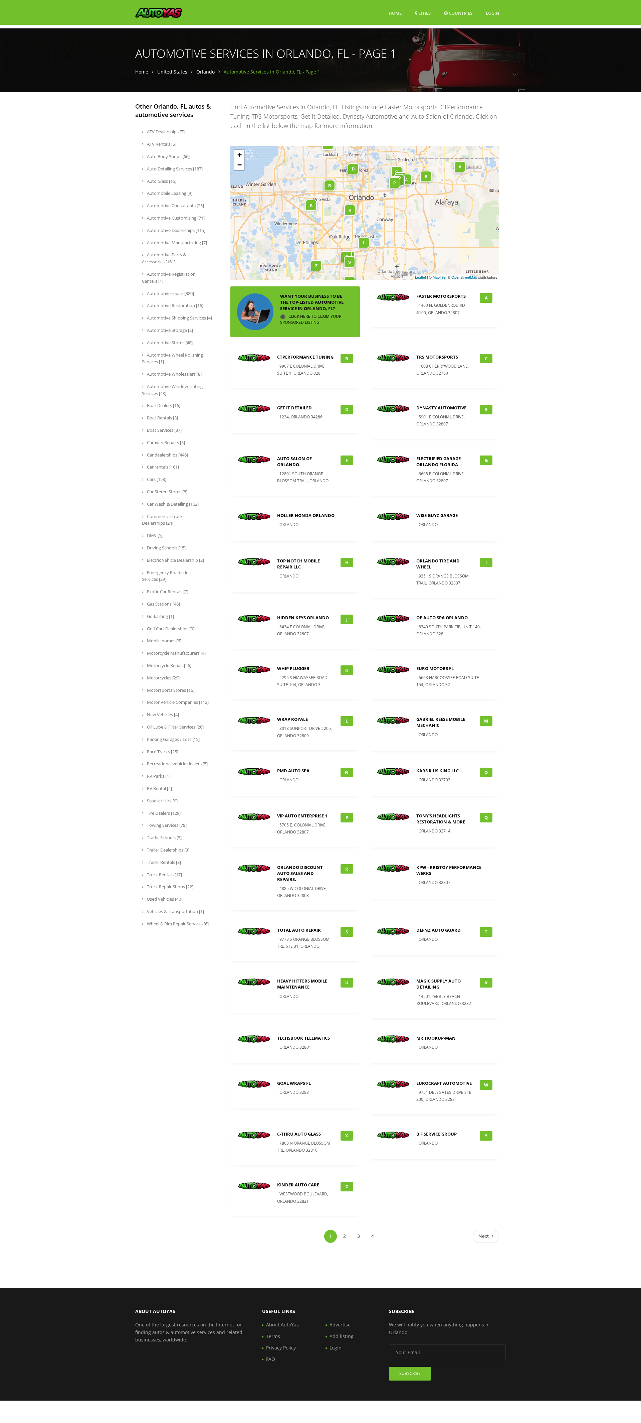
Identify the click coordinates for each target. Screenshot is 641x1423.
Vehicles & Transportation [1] (175, 911)
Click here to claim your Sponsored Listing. (310, 319)
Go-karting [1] (160, 616)
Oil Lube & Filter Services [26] (175, 727)
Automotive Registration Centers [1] (169, 277)
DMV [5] (154, 535)
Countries (460, 13)
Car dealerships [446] (167, 455)
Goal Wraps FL (294, 1083)
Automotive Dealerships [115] (175, 230)
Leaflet (420, 277)
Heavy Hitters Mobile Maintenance (302, 984)
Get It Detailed (294, 408)
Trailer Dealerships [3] (167, 850)
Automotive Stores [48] (169, 343)
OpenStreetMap (464, 277)
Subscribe (410, 1373)
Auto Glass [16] (161, 181)
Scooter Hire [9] (162, 801)
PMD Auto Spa (293, 771)
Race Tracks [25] (162, 752)
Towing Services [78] (166, 825)
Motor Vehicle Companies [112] (177, 702)
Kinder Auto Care (298, 1185)
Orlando (205, 72)
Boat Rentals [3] (162, 418)
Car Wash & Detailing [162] (172, 504)
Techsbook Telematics (303, 1038)
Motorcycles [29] (163, 678)
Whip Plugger (293, 668)
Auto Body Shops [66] (168, 156)
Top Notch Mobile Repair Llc (298, 564)
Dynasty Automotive (441, 408)
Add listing (342, 1336)
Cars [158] (156, 479)
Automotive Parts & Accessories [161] (164, 258)
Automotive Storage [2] (169, 330)
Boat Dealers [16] (163, 405)
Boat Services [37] (164, 430)
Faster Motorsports (441, 296)
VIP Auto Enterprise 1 (302, 816)
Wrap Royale (292, 719)
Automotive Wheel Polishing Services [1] (172, 358)
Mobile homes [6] (163, 641)
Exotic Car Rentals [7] (167, 592)
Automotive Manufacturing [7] (176, 243)
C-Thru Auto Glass (299, 1134)
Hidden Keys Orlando (303, 618)
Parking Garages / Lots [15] (173, 739)
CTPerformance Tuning (305, 357)
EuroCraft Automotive (444, 1083)
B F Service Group (436, 1134)
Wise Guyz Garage (437, 515)
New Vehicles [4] (162, 715)
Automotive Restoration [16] (174, 305)
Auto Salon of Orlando (294, 462)
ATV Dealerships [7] (165, 132)
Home (395, 13)
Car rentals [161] (162, 467)
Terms (273, 1336)
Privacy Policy (281, 1347)
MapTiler (440, 277)
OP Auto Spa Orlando (442, 618)
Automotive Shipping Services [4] (179, 318)
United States (172, 72)
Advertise (340, 1324)
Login (492, 13)
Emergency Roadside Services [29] (165, 576)
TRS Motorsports (437, 357)
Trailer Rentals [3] (163, 862)
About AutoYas (282, 1324)
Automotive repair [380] (170, 293)
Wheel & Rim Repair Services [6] (177, 924)
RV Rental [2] (159, 788)
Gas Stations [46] (163, 604)
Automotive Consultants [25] (175, 206)
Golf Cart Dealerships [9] (170, 629)
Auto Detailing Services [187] (174, 169)
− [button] (239, 165)
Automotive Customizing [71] (175, 218)
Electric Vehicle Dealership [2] (175, 560)
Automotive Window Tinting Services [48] (172, 389)
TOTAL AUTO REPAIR (299, 930)
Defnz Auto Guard (438, 930)
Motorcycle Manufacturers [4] (176, 653)
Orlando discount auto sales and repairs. (300, 873)
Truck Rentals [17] (164, 875)
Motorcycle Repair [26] (168, 665)
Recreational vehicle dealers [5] (177, 764)
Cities (424, 13)
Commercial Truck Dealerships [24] (162, 519)
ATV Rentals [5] (161, 144)
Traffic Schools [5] (164, 837)
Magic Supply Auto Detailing (438, 984)
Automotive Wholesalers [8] (174, 374)
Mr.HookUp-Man (436, 1038)
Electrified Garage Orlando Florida (438, 462)
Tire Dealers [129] (163, 813)
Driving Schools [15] (166, 548)
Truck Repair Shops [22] (169, 887)
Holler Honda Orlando (306, 515)
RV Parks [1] (158, 776)
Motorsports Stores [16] (170, 690)
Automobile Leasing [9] (169, 193)
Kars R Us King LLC (437, 771)
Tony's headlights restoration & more (440, 819)
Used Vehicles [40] (164, 899)
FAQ (270, 1359)
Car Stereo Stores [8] (166, 492)
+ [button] (239, 155)
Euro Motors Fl (435, 668)
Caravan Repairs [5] (165, 442)
